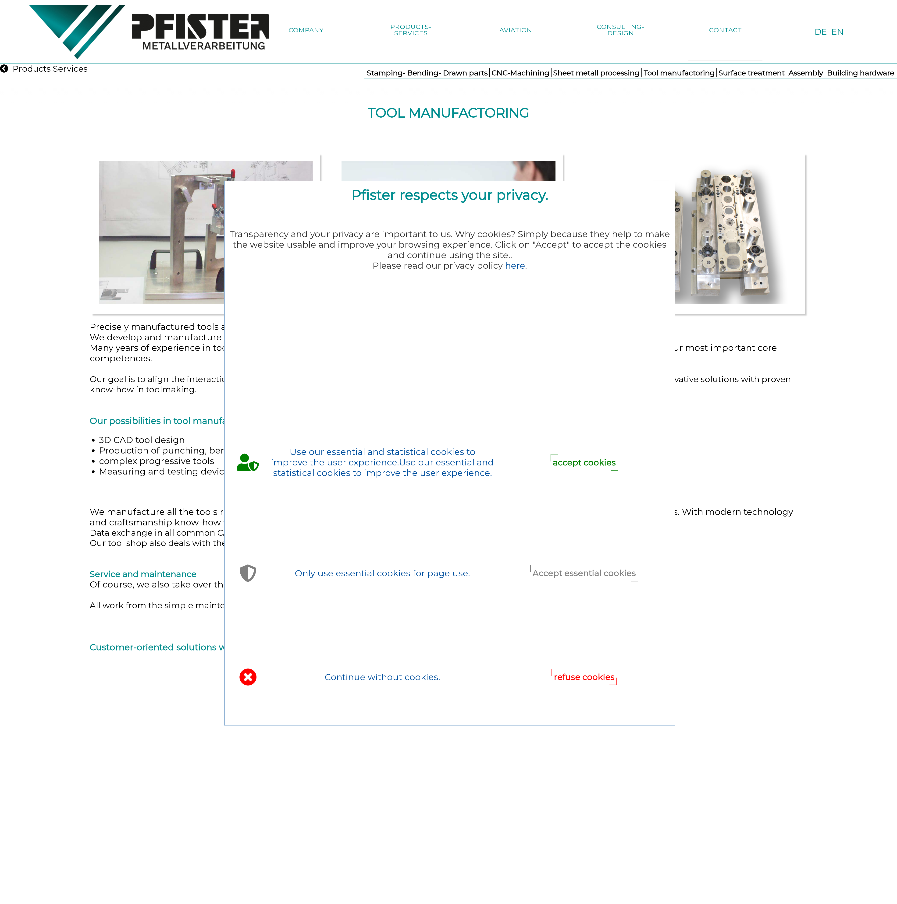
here (515, 265)
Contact (725, 30)
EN (837, 32)
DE (821, 32)
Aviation (515, 30)
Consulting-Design (620, 30)
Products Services (50, 68)
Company (306, 30)
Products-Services (411, 30)
